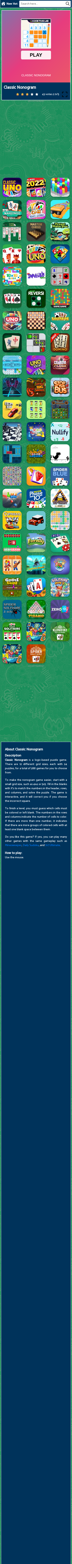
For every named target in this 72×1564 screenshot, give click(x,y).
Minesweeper (13, 845)
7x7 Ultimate (52, 845)
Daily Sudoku (31, 845)
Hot (15, 4)
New (9, 4)
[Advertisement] (36, 139)
